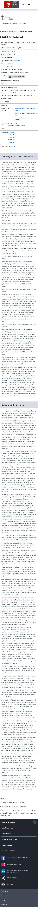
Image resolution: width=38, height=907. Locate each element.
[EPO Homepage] (11, 4)
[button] (19, 156)
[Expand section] (35, 822)
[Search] (23, 4)
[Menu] (29, 4)
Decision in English (18, 76)
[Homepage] (0, 31)
